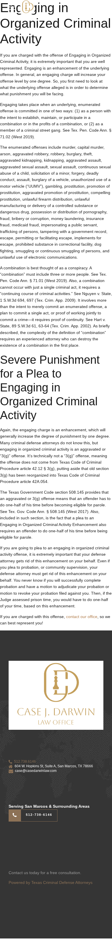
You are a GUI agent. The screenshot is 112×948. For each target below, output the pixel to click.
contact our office (81, 616)
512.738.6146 (25, 761)
